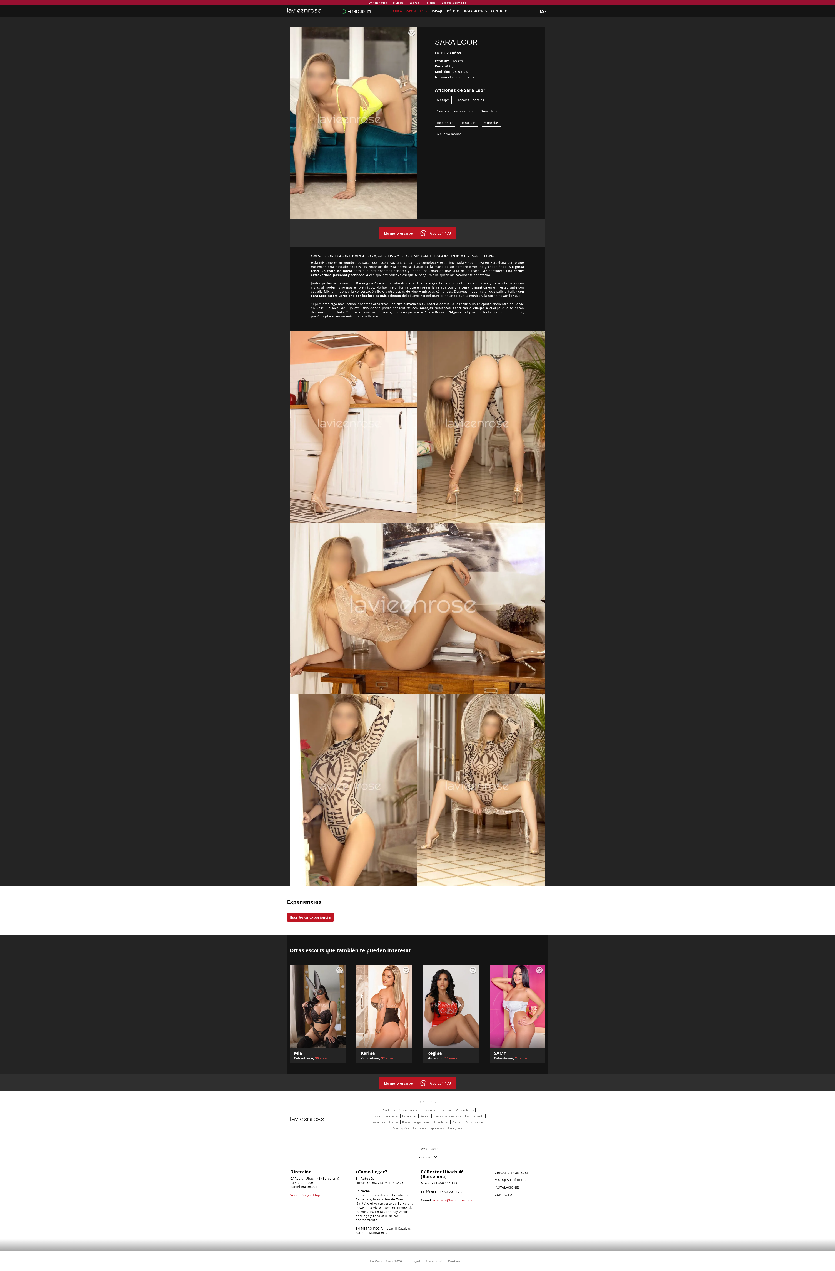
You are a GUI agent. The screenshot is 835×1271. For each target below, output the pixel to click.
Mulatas (398, 3)
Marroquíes (401, 1128)
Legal (416, 1261)
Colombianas (408, 1110)
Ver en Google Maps (306, 1195)
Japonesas (437, 1128)
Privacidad (434, 1261)
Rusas (406, 1122)
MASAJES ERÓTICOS (445, 11)
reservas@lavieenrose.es (452, 1200)
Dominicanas (475, 1122)
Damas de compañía (447, 1116)
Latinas (414, 3)
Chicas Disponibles (408, 11)
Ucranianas (441, 1122)
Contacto (499, 11)
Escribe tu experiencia (310, 917)
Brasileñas (428, 1110)
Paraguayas (456, 1128)
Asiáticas (379, 1122)
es (542, 11)
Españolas (409, 1116)
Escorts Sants (474, 1116)
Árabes (394, 1122)
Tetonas (430, 3)
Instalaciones (475, 11)
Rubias (425, 1116)
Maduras (389, 1110)
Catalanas (445, 1110)
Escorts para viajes (386, 1116)
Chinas (457, 1122)
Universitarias (378, 3)
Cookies (454, 1261)
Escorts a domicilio (454, 3)
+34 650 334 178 (360, 11)
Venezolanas (465, 1110)
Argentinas (421, 1122)
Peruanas (419, 1128)
